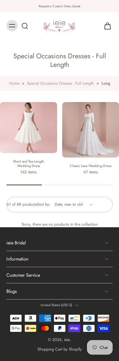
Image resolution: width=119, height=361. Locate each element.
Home (14, 83)
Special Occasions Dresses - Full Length (60, 83)
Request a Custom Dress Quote (59, 6)
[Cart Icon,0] (106, 25)
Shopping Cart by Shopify (59, 349)
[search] (25, 25)
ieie (67, 340)
